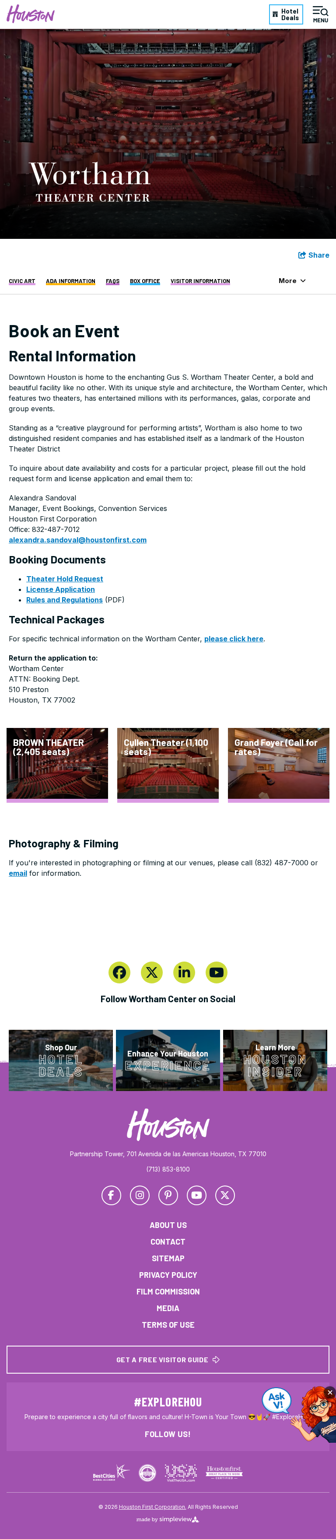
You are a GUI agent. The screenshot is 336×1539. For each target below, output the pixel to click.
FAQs (112, 281)
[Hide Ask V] (330, 1392)
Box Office (145, 281)
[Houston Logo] (31, 13)
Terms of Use (168, 1324)
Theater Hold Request (64, 578)
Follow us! (168, 1434)
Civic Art (22, 281)
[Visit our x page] (152, 972)
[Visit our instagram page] (140, 1195)
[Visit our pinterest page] (168, 1195)
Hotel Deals (290, 14)
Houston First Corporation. (152, 1507)
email (18, 873)
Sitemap (168, 1258)
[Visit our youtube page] (217, 972)
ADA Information (70, 281)
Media (168, 1308)
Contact (168, 1241)
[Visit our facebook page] (119, 972)
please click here (233, 638)
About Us (168, 1225)
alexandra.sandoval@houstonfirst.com (78, 539)
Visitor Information (200, 281)
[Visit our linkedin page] (184, 972)
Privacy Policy (168, 1275)
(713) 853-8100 (168, 1169)
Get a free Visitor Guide (162, 1359)
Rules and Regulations (64, 599)
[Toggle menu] (320, 14)
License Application (60, 589)
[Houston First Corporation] (168, 1125)
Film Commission (168, 1291)
